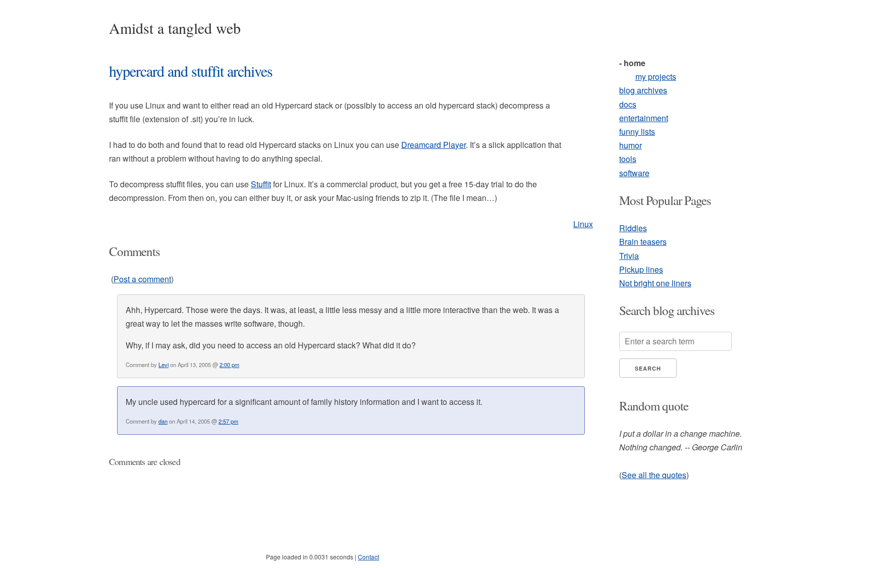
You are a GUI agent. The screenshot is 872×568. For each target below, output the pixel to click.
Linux (583, 224)
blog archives (643, 90)
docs (627, 104)
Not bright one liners (655, 283)
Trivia (629, 256)
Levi (163, 364)
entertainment (643, 118)
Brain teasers (643, 241)
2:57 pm (228, 421)
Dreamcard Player (433, 144)
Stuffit (261, 184)
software (634, 173)
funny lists (637, 131)
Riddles (633, 228)
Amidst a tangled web (175, 28)
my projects (655, 76)
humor (630, 145)
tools (627, 159)
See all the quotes (654, 475)
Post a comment (142, 279)
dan (163, 421)
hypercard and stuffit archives (190, 71)
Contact (368, 556)
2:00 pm (229, 364)
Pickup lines (641, 269)
